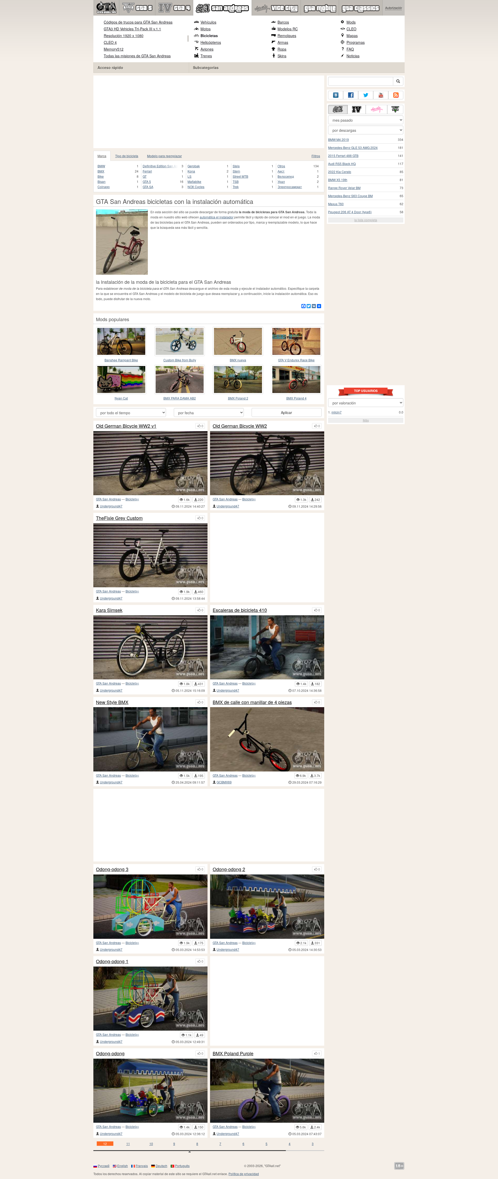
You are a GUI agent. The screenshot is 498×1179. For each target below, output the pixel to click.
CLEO (351, 28)
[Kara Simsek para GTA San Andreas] (150, 647)
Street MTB (240, 176)
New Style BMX (112, 702)
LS (189, 176)
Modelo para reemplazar (164, 156)
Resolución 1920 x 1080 (123, 35)
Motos (205, 28)
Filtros (316, 156)
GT (145, 176)
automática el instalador (216, 217)
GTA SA (148, 186)
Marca (102, 156)
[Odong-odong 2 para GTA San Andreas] (267, 906)
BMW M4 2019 (338, 139)
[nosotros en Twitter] (365, 95)
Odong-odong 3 (112, 869)
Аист (281, 171)
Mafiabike (194, 181)
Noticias (353, 55)
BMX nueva (238, 360)
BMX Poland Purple (233, 1053)
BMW (101, 166)
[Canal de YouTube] (380, 95)
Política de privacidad (244, 1173)
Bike (101, 176)
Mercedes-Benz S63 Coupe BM (350, 196)
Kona (191, 171)
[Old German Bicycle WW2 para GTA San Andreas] (267, 463)
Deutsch (161, 1165)
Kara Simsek (109, 610)
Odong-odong (110, 1053)
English (122, 1165)
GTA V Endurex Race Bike (296, 360)
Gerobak (194, 166)
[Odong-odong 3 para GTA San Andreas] (150, 906)
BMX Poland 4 (296, 398)
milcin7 (336, 412)
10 (151, 1143)
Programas (356, 42)
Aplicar (286, 412)
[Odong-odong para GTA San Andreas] (150, 1091)
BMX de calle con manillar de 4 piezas (252, 702)
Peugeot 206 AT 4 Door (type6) (350, 212)
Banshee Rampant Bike (121, 360)
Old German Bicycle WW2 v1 (126, 426)
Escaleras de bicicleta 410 (240, 610)
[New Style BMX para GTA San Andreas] (150, 739)
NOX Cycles (196, 186)
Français (142, 1165)
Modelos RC (288, 28)
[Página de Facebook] (350, 95)
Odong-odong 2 (229, 869)
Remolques (287, 35)
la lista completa (365, 220)
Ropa (282, 49)
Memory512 (113, 49)
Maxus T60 (336, 204)
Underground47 (111, 506)
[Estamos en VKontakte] (335, 95)
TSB (236, 181)
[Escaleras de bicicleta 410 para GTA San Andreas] (267, 647)
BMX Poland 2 (238, 398)
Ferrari (147, 171)
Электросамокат (290, 186)
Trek (236, 186)
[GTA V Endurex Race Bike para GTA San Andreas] (296, 341)
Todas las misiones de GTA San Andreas (137, 55)
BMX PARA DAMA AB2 (179, 398)
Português (182, 1165)
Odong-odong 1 (112, 961)
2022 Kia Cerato (339, 171)
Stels (236, 166)
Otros (281, 166)
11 (128, 1143)
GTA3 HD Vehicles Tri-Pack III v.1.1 (132, 28)
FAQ (350, 49)
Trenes (206, 55)
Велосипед (286, 176)
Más (366, 420)
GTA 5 (147, 181)
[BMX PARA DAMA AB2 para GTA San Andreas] (179, 379)
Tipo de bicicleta (126, 156)
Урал (281, 181)
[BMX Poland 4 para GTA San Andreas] (296, 379)
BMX (101, 171)
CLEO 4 (110, 42)
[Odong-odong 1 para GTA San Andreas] (150, 999)
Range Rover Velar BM (344, 187)
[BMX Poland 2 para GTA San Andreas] (238, 379)
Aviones (206, 49)
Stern (236, 171)
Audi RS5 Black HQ (342, 163)
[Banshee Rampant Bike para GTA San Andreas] (121, 341)
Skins (282, 55)
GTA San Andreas (108, 499)
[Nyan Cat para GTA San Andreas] (121, 379)
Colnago (104, 186)
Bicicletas (209, 35)
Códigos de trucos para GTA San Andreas (138, 22)
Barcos (283, 22)
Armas (283, 42)
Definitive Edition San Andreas (160, 166)
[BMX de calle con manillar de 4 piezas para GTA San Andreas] (267, 739)
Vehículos (208, 22)
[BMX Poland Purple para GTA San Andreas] (267, 1091)
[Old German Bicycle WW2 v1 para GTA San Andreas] (150, 463)
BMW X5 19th (337, 179)
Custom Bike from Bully (179, 360)
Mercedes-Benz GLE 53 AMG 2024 (353, 147)
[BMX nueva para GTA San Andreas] (238, 341)
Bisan (102, 181)
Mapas (352, 35)
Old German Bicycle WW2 (240, 426)
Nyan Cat (121, 398)
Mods (351, 22)
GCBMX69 (224, 782)
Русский (103, 1165)
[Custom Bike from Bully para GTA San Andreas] (179, 341)
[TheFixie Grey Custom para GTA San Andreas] (150, 555)
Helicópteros (210, 42)
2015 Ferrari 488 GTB (343, 155)
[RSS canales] (395, 95)
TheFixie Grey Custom (119, 518)
